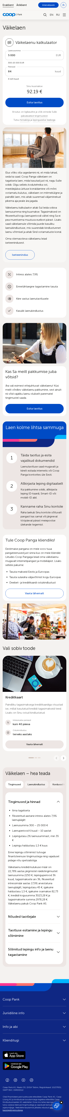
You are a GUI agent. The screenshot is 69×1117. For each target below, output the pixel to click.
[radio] (14, 784)
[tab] (14, 784)
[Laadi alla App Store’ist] (34, 1055)
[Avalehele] (12, 15)
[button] (34, 703)
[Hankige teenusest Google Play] (34, 1066)
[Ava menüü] (64, 15)
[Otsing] (45, 15)
